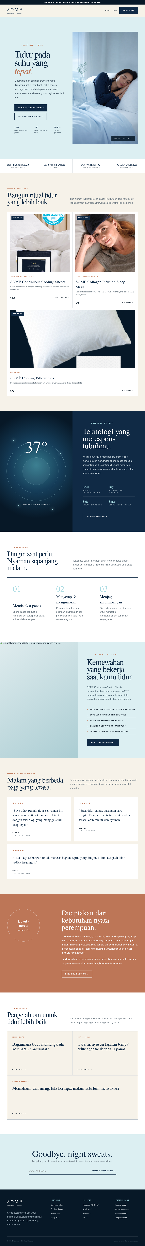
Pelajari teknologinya (30, 117)
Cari (115, 10)
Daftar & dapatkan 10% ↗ (104, 1171)
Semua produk (57, 1205)
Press (85, 1218)
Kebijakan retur (121, 1218)
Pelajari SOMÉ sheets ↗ (103, 743)
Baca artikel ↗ (19, 1069)
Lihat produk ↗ (62, 298)
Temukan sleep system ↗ (31, 108)
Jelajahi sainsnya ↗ (96, 516)
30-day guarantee (122, 1209)
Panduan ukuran (121, 1213)
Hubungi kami (120, 1205)
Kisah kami (87, 1209)
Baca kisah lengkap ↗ (77, 974)
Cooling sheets (57, 1209)
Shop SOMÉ (128, 10)
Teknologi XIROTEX (91, 1205)
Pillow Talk (87, 1213)
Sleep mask (55, 1218)
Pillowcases (55, 1213)
